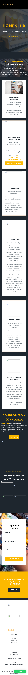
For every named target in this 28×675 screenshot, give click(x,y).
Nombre (8, 532)
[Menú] (25, 4)
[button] (20, 671)
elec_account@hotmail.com (14, 664)
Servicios (14, 641)
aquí (16, 110)
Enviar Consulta (14, 558)
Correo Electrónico (11, 541)
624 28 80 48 (14, 655)
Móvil (6, 550)
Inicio (14, 638)
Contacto (14, 643)
